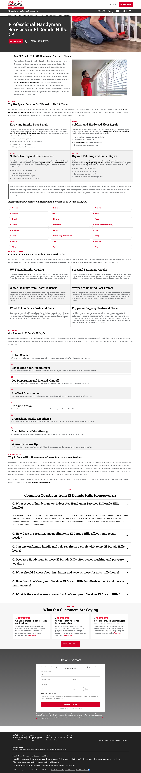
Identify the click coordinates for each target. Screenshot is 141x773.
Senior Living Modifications (62, 236)
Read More (32, 635)
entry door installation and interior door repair (25, 133)
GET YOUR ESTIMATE (70, 705)
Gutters (14, 225)
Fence (97, 219)
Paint (96, 247)
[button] (70, 506)
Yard (54, 247)
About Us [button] (111, 4)
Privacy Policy (60, 770)
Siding (97, 236)
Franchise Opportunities (118, 740)
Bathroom (56, 208)
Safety (14, 236)
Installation (15, 230)
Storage (14, 241)
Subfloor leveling (79, 142)
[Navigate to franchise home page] (16, 4)
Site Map (53, 770)
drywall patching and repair (95, 163)
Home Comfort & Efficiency (104, 225)
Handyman (57, 225)
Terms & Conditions (90, 717)
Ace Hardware (103, 740)
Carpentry (98, 208)
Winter (14, 247)
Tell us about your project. (49, 693)
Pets (96, 230)
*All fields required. (46, 671)
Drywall (14, 219)
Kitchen (55, 230)
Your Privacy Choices (82, 770)
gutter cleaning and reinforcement (52, 163)
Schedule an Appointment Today (40, 482)
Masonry (15, 213)
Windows (98, 241)
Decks (55, 213)
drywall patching (26, 112)
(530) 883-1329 (122, 11)
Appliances (15, 208)
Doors (97, 213)
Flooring (56, 219)
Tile (54, 241)
